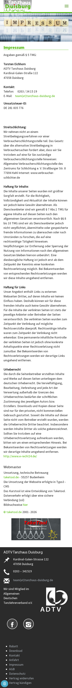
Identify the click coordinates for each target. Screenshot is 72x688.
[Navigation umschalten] (67, 6)
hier (25, 505)
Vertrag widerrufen (21, 678)
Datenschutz (17, 674)
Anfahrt (14, 660)
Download (15, 651)
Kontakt (14, 655)
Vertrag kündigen (20, 683)
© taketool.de (12, 512)
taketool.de (11, 477)
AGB (12, 669)
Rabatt (13, 646)
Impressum (16, 665)
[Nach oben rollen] (64, 680)
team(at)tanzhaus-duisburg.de (35, 96)
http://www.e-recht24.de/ (20, 456)
